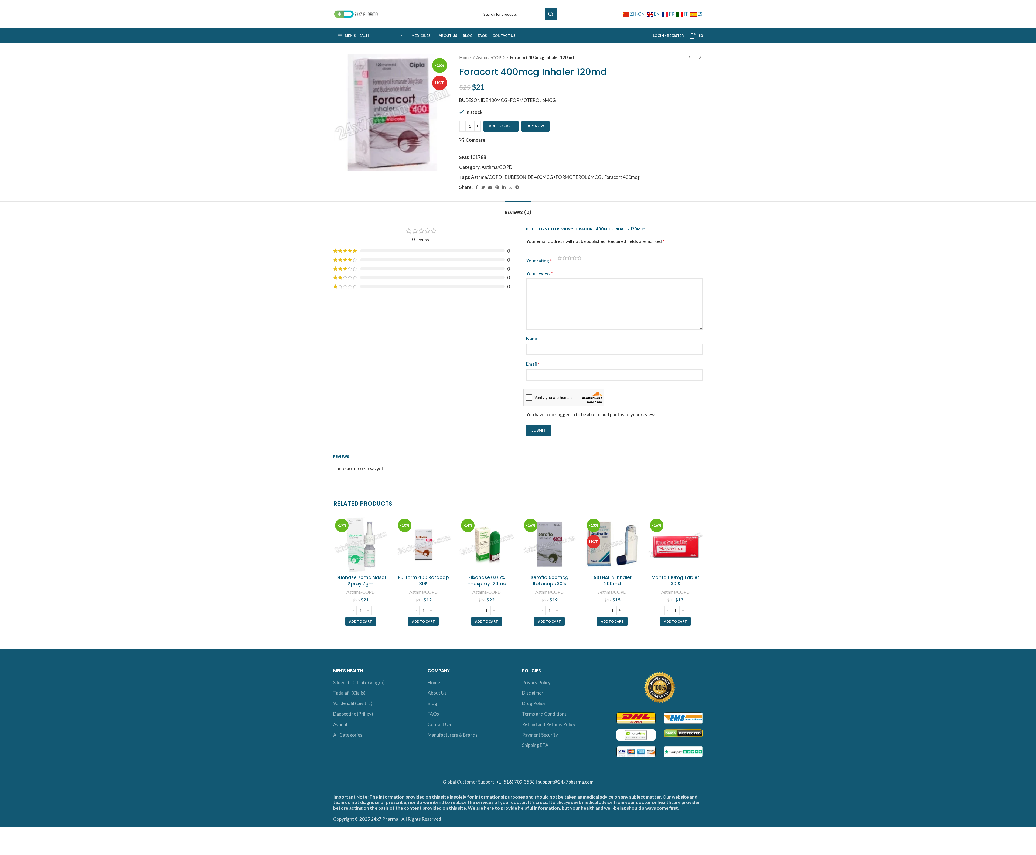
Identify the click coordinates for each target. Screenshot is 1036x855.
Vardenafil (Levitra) (352, 703)
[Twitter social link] (483, 187)
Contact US (439, 724)
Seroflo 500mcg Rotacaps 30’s (549, 580)
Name (533, 338)
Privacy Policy (536, 682)
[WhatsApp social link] (510, 187)
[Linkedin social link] (504, 187)
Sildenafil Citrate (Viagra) (359, 682)
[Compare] (384, 525)
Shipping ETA (535, 745)
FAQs (433, 714)
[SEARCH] (551, 14)
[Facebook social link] (477, 187)
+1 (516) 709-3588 (515, 782)
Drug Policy (534, 703)
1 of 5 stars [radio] (559, 258)
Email (533, 364)
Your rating (539, 260)
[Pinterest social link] (497, 187)
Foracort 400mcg (622, 177)
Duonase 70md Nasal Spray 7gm (361, 580)
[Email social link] (490, 187)
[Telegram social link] (517, 187)
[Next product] (700, 57)
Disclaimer (532, 693)
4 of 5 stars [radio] (574, 258)
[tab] (518, 209)
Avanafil (341, 724)
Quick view (384, 538)
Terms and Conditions (544, 714)
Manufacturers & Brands (453, 735)
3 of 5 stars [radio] (569, 258)
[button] (360, 621)
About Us (437, 693)
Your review (539, 273)
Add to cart (501, 126)
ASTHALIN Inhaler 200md (612, 580)
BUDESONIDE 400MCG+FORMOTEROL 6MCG (553, 177)
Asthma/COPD (490, 57)
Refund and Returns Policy (548, 724)
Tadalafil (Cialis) (349, 693)
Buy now (535, 126)
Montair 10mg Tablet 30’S (675, 580)
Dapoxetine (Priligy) (353, 714)
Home (465, 57)
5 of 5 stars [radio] (579, 258)
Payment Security (540, 735)
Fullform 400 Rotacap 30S (423, 580)
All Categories (347, 735)
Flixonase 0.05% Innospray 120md (486, 580)
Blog (432, 703)
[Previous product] (689, 57)
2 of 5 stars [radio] (564, 258)
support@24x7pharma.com (566, 782)
